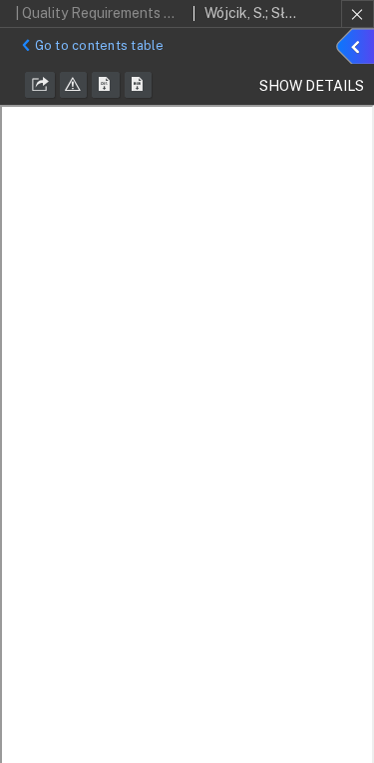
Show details (358, 49)
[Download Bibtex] (139, 85)
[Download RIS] (106, 85)
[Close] (357, 14)
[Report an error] (74, 85)
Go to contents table (100, 45)
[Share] (40, 85)
